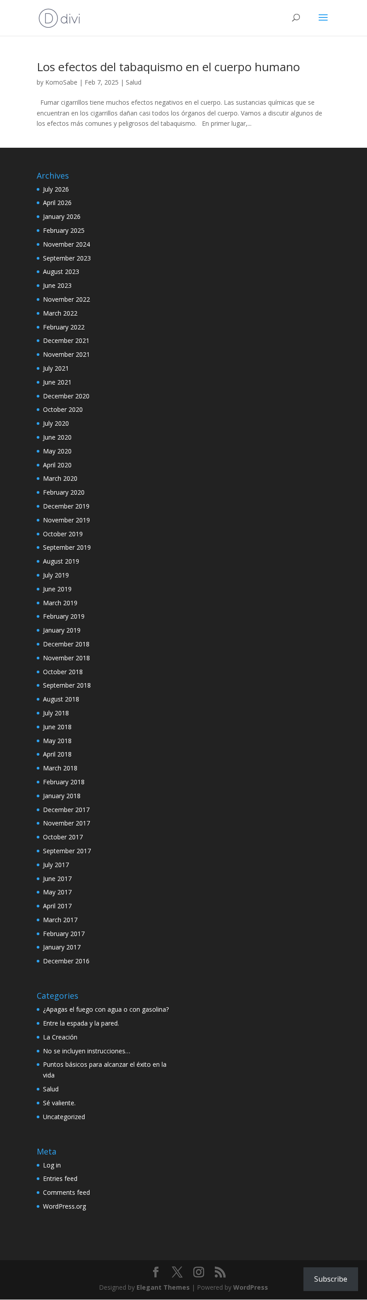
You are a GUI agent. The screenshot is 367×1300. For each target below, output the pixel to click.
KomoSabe (61, 82)
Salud (133, 82)
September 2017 (67, 851)
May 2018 (57, 740)
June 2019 (57, 589)
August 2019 (61, 561)
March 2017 (60, 919)
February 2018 (64, 782)
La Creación (60, 1037)
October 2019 (63, 534)
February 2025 (64, 230)
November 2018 (66, 658)
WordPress (250, 1287)
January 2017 (62, 947)
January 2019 (62, 630)
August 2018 (61, 699)
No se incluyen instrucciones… (86, 1051)
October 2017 (63, 837)
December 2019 (66, 506)
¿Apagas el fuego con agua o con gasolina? (106, 1009)
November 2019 (66, 520)
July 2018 (56, 713)
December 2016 (66, 961)
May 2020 (57, 451)
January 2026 (62, 216)
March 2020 (60, 478)
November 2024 (66, 244)
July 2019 (56, 575)
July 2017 (56, 864)
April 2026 (57, 202)
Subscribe (330, 1279)
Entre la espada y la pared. (81, 1023)
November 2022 (66, 299)
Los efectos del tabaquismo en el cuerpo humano (168, 67)
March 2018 (60, 768)
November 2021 (66, 354)
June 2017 (57, 878)
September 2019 (67, 547)
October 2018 (63, 671)
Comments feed (66, 1192)
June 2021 (57, 382)
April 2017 (57, 906)
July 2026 (56, 189)
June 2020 (57, 437)
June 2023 (57, 285)
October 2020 (63, 409)
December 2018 (66, 644)
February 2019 (64, 616)
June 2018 (57, 727)
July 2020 (56, 423)
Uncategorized (64, 1116)
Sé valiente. (59, 1103)
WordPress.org (64, 1206)
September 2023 (67, 258)
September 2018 (67, 685)
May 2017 (57, 892)
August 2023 (61, 271)
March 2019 (60, 603)
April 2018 (57, 754)
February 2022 (64, 327)
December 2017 (66, 809)
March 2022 (60, 313)
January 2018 (62, 795)
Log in (52, 1165)
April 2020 (57, 465)
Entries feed (60, 1178)
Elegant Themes (163, 1287)
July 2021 (56, 368)
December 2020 (66, 396)
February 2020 (64, 492)
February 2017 (64, 933)
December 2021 (66, 340)
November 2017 (66, 823)
